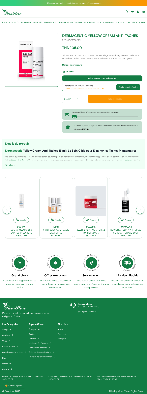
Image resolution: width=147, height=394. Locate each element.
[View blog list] (143, 12)
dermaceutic (76, 65)
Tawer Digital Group (134, 391)
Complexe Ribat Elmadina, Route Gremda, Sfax (68, 376)
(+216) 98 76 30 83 (109, 379)
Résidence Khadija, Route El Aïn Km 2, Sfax (20, 376)
